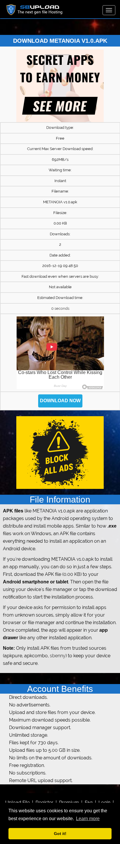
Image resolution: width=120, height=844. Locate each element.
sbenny (58, 655)
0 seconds (60, 308)
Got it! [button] (60, 833)
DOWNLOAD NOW (60, 400)
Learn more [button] (88, 818)
